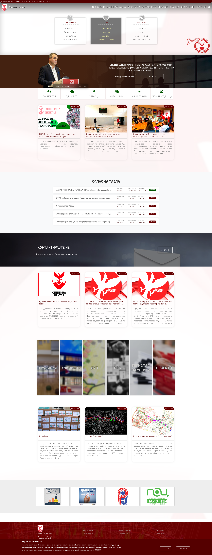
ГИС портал (49, 96)
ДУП (94, 367)
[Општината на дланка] (53, 496)
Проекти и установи (168, 7)
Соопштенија (160, 534)
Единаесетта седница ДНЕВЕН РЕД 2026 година (58, 302)
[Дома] (5, 7)
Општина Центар (17, 7)
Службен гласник (106, 40)
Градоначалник (124, 76)
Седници (106, 36)
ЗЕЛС (157, 496)
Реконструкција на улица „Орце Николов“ (152, 436)
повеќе (98, 550)
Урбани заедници (161, 96)
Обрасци (94, 96)
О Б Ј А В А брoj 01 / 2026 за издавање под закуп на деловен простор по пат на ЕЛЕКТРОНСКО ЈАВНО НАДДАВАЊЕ (152, 302)
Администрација (116, 7)
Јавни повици (141, 36)
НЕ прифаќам (183, 549)
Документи (134, 7)
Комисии (106, 32)
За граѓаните (149, 7)
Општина (100, 7)
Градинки (48, 367)
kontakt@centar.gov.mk (23, 1)
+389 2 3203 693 (8, 1)
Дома (93, 7)
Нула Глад (43, 436)
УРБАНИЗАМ (116, 96)
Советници (106, 28)
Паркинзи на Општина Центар (122, 496)
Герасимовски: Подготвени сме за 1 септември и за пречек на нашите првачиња (150, 135)
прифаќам (165, 549)
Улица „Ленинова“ (94, 436)
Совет (152, 76)
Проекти (164, 367)
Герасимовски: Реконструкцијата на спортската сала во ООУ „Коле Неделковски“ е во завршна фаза (103, 135)
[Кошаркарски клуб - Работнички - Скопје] (88, 496)
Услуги (142, 32)
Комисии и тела (70, 40)
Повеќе (167, 250)
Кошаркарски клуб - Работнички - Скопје (87, 496)
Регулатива (70, 36)
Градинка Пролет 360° (142, 40)
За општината (70, 28)
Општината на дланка (52, 496)
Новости (142, 28)
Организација (70, 32)
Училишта (71, 367)
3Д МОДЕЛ (71, 96)
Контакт (201, 7)
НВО (117, 367)
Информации (188, 7)
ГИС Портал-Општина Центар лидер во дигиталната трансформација (57, 135)
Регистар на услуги (141, 367)
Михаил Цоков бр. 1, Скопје (41, 1)
